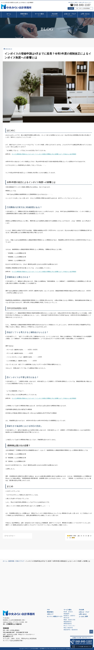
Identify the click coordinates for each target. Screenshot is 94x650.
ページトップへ (91, 631)
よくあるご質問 (83, 616)
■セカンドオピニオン (69, 625)
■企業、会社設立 (68, 611)
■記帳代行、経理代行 (69, 615)
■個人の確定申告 (68, 627)
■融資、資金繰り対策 (69, 619)
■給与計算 (66, 617)
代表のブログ (19, 561)
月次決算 (81, 609)
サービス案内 (67, 609)
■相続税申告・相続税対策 (71, 629)
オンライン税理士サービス (54, 616)
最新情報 (11, 561)
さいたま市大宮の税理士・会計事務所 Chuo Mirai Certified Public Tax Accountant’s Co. (46, 648)
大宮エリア (50, 614)
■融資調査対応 (68, 621)
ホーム (5, 561)
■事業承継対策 (68, 623)
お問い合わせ (83, 614)
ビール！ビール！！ (10, 535)
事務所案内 (50, 612)
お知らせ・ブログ (84, 612)
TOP (48, 609)
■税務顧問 (66, 613)
